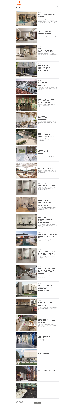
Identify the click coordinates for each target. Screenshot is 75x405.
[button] (30, 5)
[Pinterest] (17, 402)
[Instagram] (22, 402)
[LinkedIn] (20, 402)
